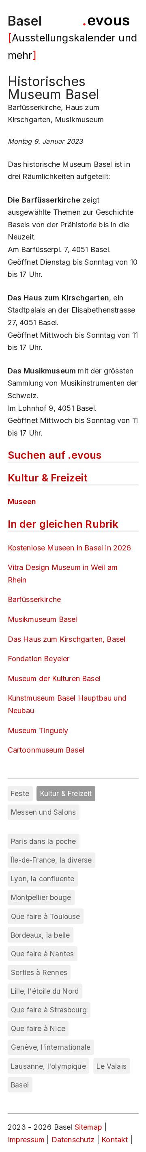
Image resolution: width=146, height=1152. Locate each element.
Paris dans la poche (43, 841)
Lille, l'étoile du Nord (45, 991)
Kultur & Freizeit (66, 793)
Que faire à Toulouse (45, 916)
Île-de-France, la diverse (51, 860)
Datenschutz (73, 1139)
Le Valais (112, 1066)
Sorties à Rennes (39, 972)
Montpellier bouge (41, 897)
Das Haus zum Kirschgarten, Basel (67, 639)
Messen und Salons (43, 812)
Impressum (27, 1139)
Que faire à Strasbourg (49, 1009)
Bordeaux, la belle (40, 935)
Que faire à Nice (38, 1028)
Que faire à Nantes (42, 953)
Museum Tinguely (38, 730)
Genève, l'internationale (50, 1047)
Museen (22, 501)
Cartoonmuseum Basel (46, 750)
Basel (25, 21)
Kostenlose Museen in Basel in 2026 (69, 548)
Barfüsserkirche (34, 599)
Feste (20, 793)
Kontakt (115, 1139)
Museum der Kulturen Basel (54, 678)
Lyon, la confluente (42, 878)
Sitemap (88, 1127)
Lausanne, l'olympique (48, 1066)
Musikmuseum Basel (42, 619)
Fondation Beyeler (39, 658)
